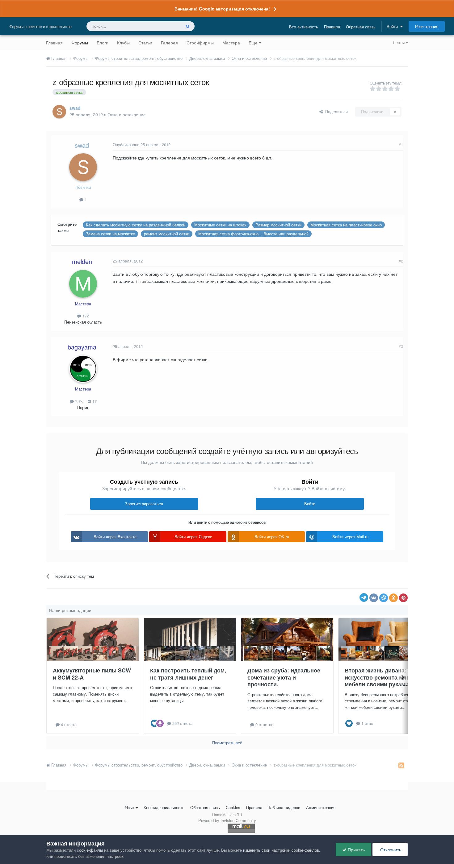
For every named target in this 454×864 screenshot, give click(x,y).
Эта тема (164, 26)
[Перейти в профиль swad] (59, 111)
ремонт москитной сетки (166, 234)
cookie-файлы (90, 850)
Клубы (123, 42)
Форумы (79, 42)
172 (85, 316)
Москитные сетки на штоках (220, 225)
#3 (401, 346)
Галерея (169, 42)
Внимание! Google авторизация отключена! (222, 9)
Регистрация (426, 26)
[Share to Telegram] (363, 597)
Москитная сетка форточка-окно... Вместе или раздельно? (253, 234)
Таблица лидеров (284, 807)
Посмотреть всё (227, 743)
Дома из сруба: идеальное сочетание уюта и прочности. (283, 677)
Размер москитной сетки (278, 225)
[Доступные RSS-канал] (401, 765)
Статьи (145, 42)
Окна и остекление (126, 114)
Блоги (102, 42)
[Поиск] (188, 26)
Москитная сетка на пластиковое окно (346, 225)
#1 (401, 144)
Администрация (320, 807)
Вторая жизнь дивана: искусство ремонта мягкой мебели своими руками (381, 677)
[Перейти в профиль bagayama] (83, 369)
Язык (130, 807)
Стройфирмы (200, 42)
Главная (54, 42)
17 (94, 401)
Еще (253, 42)
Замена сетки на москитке (110, 234)
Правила (332, 27)
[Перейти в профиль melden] (83, 284)
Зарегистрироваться (144, 503)
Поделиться (335, 111)
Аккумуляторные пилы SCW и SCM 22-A (92, 673)
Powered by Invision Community (227, 820)
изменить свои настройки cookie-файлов (281, 850)
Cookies (233, 807)
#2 (401, 261)
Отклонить (390, 849)
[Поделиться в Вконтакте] (373, 597)
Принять (356, 849)
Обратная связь (361, 27)
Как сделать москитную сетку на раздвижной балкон (135, 225)
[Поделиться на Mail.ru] (383, 597)
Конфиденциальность (164, 807)
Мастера (231, 42)
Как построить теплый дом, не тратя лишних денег (188, 673)
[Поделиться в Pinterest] (403, 597)
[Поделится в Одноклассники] (393, 597)
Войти (393, 26)
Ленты (399, 42)
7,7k (78, 401)
